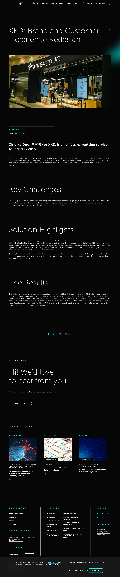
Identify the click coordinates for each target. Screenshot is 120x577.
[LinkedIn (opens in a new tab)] (97, 513)
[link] (71, 334)
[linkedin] (54, 334)
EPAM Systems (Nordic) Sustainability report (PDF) (72, 536)
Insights (62, 3)
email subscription (103, 533)
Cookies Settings (75, 570)
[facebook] (48, 334)
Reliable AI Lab (15, 525)
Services (45, 3)
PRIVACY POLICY (53, 521)
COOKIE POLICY (53, 530)
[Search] (109, 4)
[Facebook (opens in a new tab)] (102, 513)
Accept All (96, 570)
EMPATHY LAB (14, 517)
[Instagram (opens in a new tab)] (108, 513)
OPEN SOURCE (52, 517)
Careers (76, 3)
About (69, 3)
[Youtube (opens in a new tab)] (97, 517)
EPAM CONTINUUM (16, 513)
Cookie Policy (53, 565)
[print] (60, 334)
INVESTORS (51, 513)
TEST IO (12, 521)
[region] (60, 567)
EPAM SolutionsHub (16, 541)
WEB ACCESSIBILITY (70, 513)
